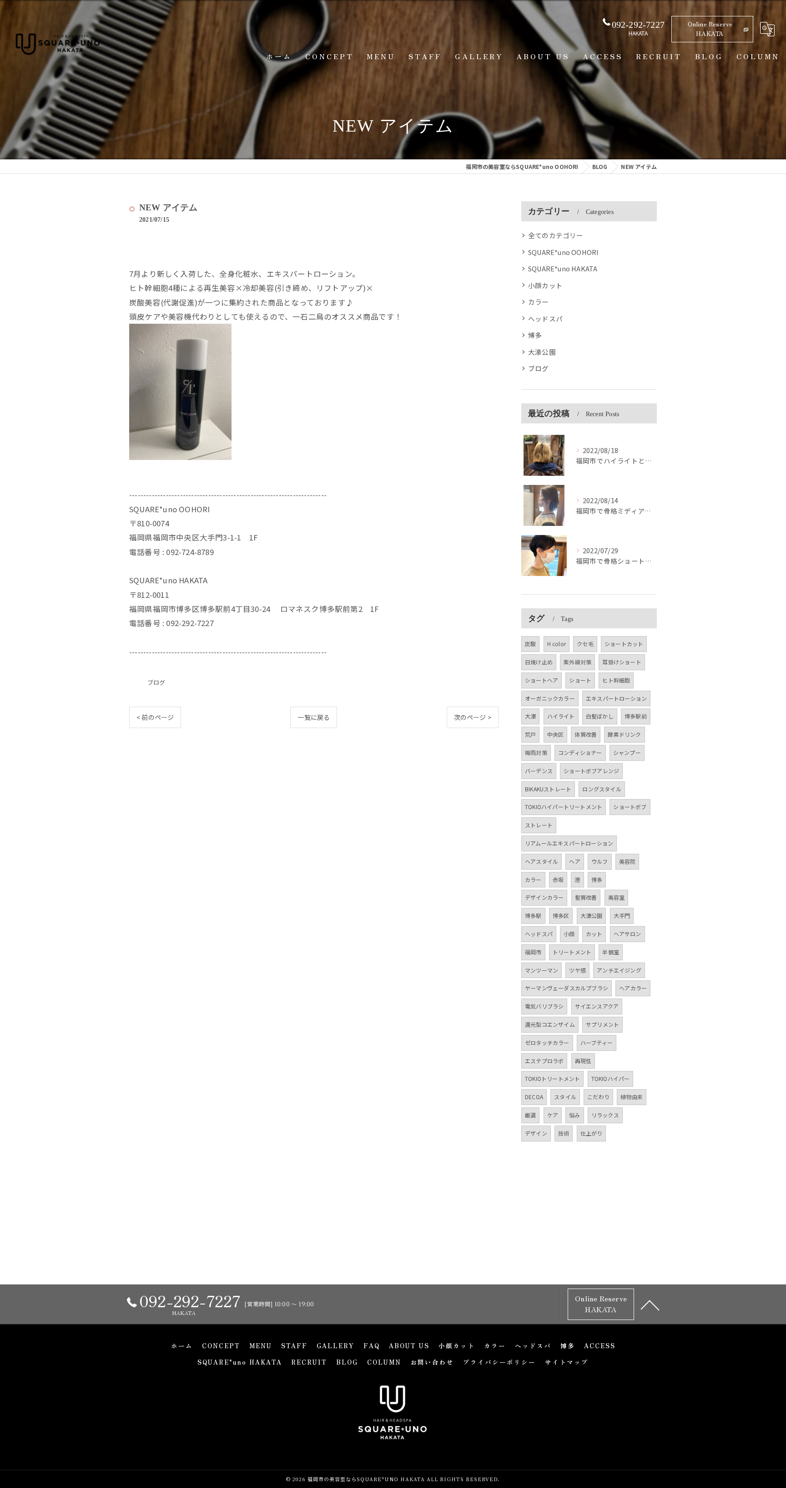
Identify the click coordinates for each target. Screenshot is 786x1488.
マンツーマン (541, 970)
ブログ (156, 682)
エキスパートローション (616, 698)
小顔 (569, 934)
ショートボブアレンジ (591, 771)
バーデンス (539, 771)
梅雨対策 (536, 752)
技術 (563, 1133)
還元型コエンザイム (550, 1024)
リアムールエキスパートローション (569, 843)
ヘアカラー (633, 988)
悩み (574, 1115)
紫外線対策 (577, 662)
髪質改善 (586, 897)
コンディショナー (580, 752)
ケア (552, 1115)
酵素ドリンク (624, 734)
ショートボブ (629, 806)
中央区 (555, 734)
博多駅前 (636, 716)
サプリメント (602, 1024)
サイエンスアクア (597, 1006)
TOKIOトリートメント (552, 1078)
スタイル (565, 1097)
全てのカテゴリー (556, 235)
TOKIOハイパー (610, 1078)
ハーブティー (596, 1042)
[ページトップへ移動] (650, 1304)
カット (594, 934)
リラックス (605, 1115)
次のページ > (472, 717)
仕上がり (591, 1133)
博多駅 (533, 915)
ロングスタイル (601, 789)
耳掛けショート (621, 662)
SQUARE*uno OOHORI (563, 252)
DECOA (534, 1097)
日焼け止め (539, 662)
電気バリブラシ (544, 1006)
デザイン (536, 1133)
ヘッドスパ (545, 318)
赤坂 (558, 879)
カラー (538, 301)
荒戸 (530, 734)
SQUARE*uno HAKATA (562, 268)
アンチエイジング (619, 970)
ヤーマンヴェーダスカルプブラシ (566, 988)
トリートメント (572, 952)
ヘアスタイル (541, 861)
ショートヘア (541, 680)
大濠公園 (542, 352)
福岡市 (533, 952)
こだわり (598, 1097)
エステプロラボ (544, 1061)
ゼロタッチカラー (547, 1042)
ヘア (574, 861)
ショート (580, 680)
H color (556, 643)
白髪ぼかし (600, 716)
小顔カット (545, 285)
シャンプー (627, 752)
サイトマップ (567, 1361)
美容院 (627, 861)
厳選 (530, 1115)
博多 (535, 335)
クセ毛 (585, 643)
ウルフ (599, 861)
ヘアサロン (627, 934)
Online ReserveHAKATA (710, 28)
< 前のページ (155, 717)
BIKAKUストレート (548, 789)
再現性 (583, 1061)
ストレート (539, 825)
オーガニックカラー (550, 698)
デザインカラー (544, 897)
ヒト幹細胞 (616, 680)
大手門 (622, 915)
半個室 (610, 952)
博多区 (561, 915)
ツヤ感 (577, 970)
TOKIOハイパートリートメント (563, 806)
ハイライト (561, 716)
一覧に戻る (313, 717)
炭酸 (530, 643)
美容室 (616, 897)
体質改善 (585, 734)
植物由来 (631, 1097)
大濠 (530, 716)
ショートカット (624, 643)
